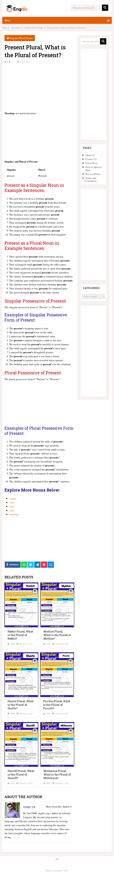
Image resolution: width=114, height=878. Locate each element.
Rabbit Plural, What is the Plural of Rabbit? (20, 635)
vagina (12, 498)
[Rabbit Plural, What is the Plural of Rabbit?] (21, 605)
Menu (7, 20)
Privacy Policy (93, 174)
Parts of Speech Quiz (93, 168)
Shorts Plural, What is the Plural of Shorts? (21, 704)
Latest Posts (91, 163)
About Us (90, 155)
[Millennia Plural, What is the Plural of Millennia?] (57, 744)
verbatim (13, 514)
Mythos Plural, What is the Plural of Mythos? (57, 635)
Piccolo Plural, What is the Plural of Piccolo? (56, 704)
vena (11, 510)
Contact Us (91, 159)
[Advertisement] (39, 87)
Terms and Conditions (91, 179)
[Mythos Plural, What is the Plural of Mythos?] (57, 605)
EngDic (49, 870)
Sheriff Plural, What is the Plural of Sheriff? (21, 774)
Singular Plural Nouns (21, 38)
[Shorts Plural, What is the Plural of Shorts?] (21, 674)
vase (11, 506)
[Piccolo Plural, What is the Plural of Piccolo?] (57, 674)
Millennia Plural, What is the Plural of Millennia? (57, 774)
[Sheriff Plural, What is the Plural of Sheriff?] (21, 744)
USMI (9, 61)
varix (12, 502)
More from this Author (58, 806)
